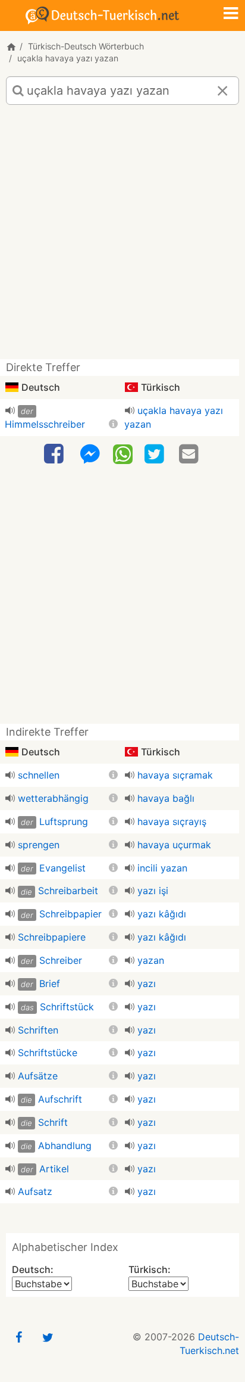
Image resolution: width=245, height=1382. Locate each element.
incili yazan (162, 868)
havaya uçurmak (174, 845)
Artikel (54, 1169)
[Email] (190, 454)
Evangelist (62, 868)
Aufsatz (35, 1191)
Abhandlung (65, 1145)
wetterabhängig (53, 798)
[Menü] (230, 14)
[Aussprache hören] (10, 410)
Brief (49, 983)
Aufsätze (38, 1076)
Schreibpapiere (52, 937)
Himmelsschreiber (45, 424)
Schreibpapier (70, 914)
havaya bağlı (165, 798)
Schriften (38, 1030)
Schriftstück (67, 1007)
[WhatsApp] (123, 453)
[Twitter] (156, 454)
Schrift (53, 1122)
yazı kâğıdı (161, 914)
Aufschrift (60, 1099)
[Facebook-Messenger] (90, 454)
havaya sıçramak (175, 775)
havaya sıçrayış (171, 821)
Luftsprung (63, 821)
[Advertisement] (122, 236)
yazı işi (152, 891)
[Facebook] (55, 454)
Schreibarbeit (68, 891)
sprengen (38, 845)
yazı (146, 983)
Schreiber (60, 960)
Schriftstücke (47, 1053)
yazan (150, 960)
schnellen (38, 775)
